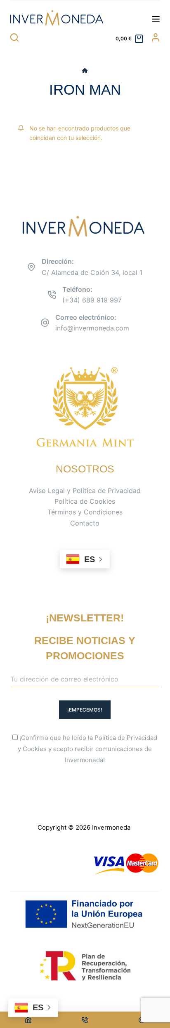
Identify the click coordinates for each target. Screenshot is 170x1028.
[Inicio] (85, 71)
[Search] (14, 37)
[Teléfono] (85, 1019)
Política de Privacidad (125, 738)
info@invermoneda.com (92, 328)
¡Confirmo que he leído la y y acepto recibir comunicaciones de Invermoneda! (87, 749)
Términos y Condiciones (85, 512)
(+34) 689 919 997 (92, 300)
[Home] (28, 1019)
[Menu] (156, 19)
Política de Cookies (84, 501)
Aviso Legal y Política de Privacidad (85, 490)
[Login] (155, 37)
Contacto (84, 523)
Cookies (35, 749)
